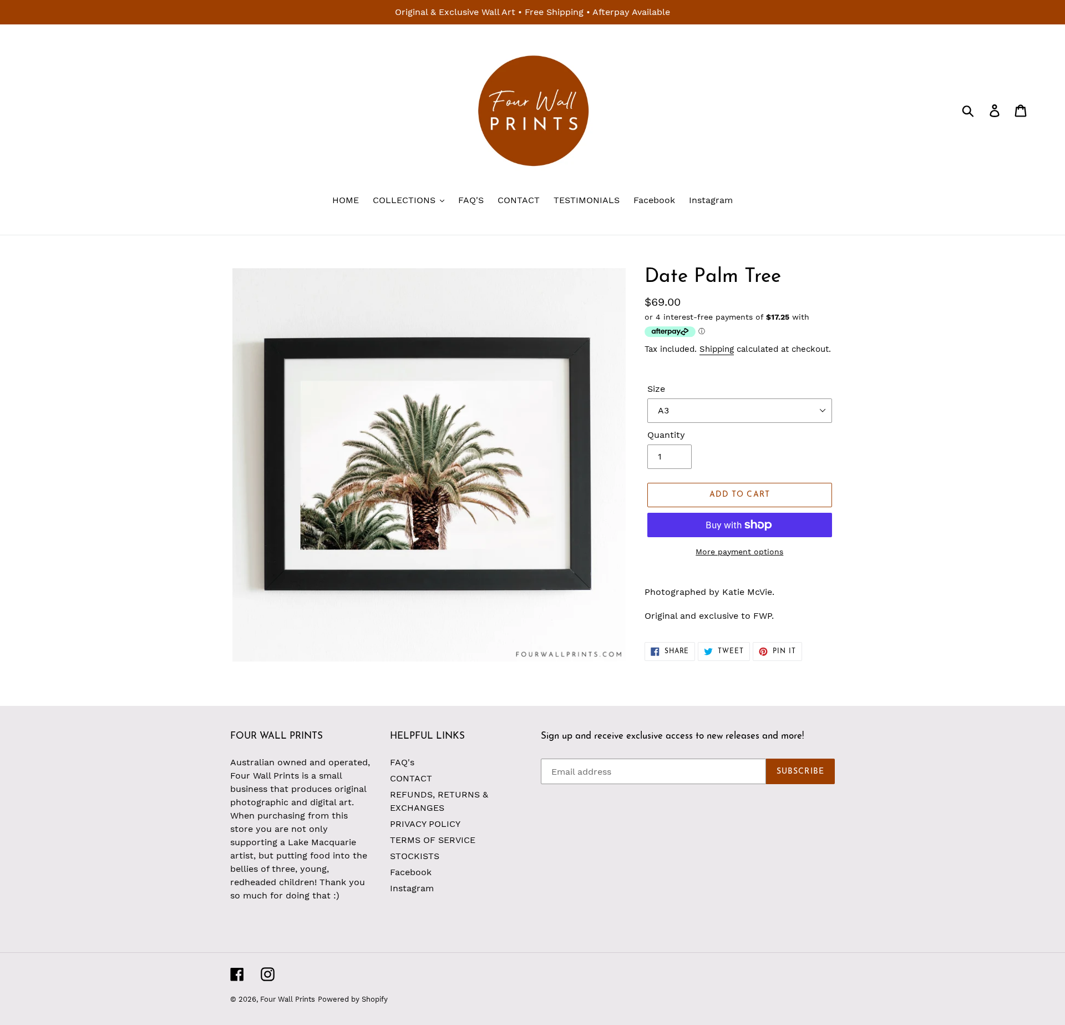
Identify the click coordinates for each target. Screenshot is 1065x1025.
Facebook (411, 872)
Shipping (716, 349)
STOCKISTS (414, 856)
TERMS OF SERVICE (432, 840)
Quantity (666, 435)
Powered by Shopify (353, 999)
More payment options (739, 551)
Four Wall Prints (287, 999)
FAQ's (402, 762)
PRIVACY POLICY (425, 824)
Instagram (412, 888)
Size (656, 388)
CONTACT (411, 778)
